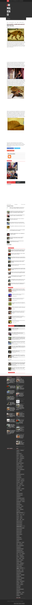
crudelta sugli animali (19, 493)
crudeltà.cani (18, 496)
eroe (20, 514)
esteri (21, 516)
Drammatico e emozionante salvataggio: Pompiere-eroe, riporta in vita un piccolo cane (20, 395)
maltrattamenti (18, 547)
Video (23, 592)
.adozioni (18, 450)
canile (22, 482)
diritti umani (18, 506)
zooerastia (18, 595)
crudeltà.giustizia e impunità (20, 498)
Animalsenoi (9, 9)
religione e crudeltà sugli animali (20, 568)
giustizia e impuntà (19, 529)
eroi (23, 514)
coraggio (23, 488)
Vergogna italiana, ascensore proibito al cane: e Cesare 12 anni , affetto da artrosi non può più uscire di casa (18, 279)
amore (17, 456)
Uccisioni (21, 584)
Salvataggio (22, 574)
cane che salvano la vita (20, 466)
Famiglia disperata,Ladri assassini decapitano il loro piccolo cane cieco (18, 320)
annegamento (22, 458)
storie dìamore (22, 581)
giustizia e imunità (19, 531)
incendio (18, 540)
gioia (23, 519)
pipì (17, 558)
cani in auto (22, 480)
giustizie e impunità (19, 534)
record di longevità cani (20, 564)
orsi (20, 553)
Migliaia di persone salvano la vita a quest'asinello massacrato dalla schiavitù (22, 443)
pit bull (20, 558)
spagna (18, 581)
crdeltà (17, 490)
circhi (20, 485)
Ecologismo (21, 509)
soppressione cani (19, 579)
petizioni (18, 556)
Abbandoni (22, 450)
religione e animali (19, 566)
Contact (20, 603)
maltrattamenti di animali (20, 548)
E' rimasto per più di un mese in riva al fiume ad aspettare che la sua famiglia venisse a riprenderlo (18, 276)
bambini (18, 464)
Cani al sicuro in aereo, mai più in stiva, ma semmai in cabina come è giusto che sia (18, 265)
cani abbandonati (21, 469)
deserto (23, 501)
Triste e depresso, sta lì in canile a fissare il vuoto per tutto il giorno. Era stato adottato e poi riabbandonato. (18, 283)
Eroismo (18, 516)
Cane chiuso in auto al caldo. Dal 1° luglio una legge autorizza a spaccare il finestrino (18, 253)
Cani (17, 469)
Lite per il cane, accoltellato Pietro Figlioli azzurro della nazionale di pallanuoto (18, 298)
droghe (18, 509)
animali (18, 458)
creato (21, 490)
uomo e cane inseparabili (20, 589)
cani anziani (18, 472)
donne (22, 506)
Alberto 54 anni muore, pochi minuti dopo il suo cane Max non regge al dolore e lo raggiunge (18, 307)
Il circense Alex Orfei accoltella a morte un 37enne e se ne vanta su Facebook (18, 294)
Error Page (23, 603)
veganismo (18, 590)
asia (17, 461)
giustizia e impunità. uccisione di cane (19, 526)
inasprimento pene (19, 539)
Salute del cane (19, 573)
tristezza (18, 584)
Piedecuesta (22, 556)
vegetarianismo (19, 592)
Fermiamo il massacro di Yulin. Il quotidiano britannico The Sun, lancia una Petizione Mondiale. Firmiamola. (18, 272)
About (17, 603)
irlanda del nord (19, 542)
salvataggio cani (19, 576)
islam (23, 542)
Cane (21, 464)
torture (22, 582)
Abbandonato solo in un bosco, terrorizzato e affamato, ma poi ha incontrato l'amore (20, 388)
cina (17, 485)
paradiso (23, 553)
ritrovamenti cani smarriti (20, 571)
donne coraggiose (19, 507)
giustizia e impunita (19, 522)
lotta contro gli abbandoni (20, 545)
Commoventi (18, 488)
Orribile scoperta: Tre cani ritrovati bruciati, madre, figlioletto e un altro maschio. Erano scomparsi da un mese (20, 381)
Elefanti (18, 514)
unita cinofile (18, 587)
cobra (23, 485)
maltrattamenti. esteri (19, 550)
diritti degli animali (19, 504)
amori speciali (22, 456)
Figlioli (17, 519)
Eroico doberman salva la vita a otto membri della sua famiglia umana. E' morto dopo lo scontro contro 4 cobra (18, 257)
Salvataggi (18, 574)
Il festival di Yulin (19, 537)
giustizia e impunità (19, 524)
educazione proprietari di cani (20, 512)
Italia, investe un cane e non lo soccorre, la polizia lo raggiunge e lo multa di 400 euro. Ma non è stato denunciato (18, 261)
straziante (18, 582)
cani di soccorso (19, 477)
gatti (20, 519)
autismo (20, 461)
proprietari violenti (19, 561)
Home (15, 603)
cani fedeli (18, 480)
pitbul (23, 558)
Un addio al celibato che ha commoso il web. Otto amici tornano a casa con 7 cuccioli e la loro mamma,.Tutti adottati (20, 415)
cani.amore (18, 482)
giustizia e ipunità (19, 532)
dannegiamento (19, 501)
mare (17, 553)
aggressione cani (19, 453)
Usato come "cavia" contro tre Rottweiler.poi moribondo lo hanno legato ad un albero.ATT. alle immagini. (19, 303)
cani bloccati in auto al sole (20, 474)
